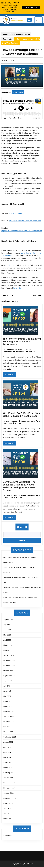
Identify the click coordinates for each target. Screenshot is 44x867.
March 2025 (7, 706)
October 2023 (8, 793)
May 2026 (7, 635)
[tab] (29, 20)
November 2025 (9, 665)
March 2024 (7, 767)
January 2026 (8, 655)
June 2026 (7, 630)
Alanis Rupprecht (28, 421)
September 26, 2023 (14, 349)
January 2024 (8, 778)
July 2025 (7, 686)
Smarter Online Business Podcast (16, 34)
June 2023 (7, 813)
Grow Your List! (31, 7)
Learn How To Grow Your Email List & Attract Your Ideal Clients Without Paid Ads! (10, 7)
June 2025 (7, 691)
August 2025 (8, 681)
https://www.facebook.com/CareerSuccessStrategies (21, 231)
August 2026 (8, 620)
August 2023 (8, 803)
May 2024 (7, 757)
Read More (10, 375)
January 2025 (8, 716)
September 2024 (9, 737)
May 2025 (7, 696)
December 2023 (9, 783)
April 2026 (7, 640)
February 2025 (8, 711)
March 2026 (7, 645)
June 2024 (7, 752)
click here (9, 265)
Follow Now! (18, 288)
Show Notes (8, 39)
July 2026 (7, 625)
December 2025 (9, 660)
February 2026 (8, 650)
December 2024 (9, 722)
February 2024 (8, 773)
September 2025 (9, 676)
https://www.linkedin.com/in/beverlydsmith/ (25, 221)
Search (38, 21)
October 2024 (8, 732)
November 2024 (9, 727)
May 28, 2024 (9, 60)
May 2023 (7, 818)
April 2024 (7, 762)
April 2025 (7, 701)
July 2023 (7, 808)
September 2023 (9, 798)
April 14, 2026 (11, 421)
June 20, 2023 (11, 495)
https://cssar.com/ (15, 213)
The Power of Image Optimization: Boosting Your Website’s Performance (22, 341)
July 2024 (7, 747)
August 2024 (8, 742)
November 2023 (9, 788)
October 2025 (8, 671)
